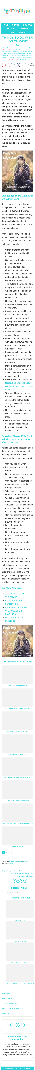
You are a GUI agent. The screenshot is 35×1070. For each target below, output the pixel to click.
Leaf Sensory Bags (17, 846)
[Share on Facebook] (14, 65)
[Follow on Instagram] (18, 881)
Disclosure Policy (13, 59)
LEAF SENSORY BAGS (16, 607)
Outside (20, 861)
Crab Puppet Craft (20, 920)
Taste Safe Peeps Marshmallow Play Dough (17, 708)
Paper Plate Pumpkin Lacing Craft (17, 685)
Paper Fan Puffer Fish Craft (20, 962)
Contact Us (6, 994)
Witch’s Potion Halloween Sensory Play (17, 800)
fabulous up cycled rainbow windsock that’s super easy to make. (19, 386)
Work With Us (7, 999)
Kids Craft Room (17, 11)
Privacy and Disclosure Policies (13, 1008)
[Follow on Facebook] (14, 881)
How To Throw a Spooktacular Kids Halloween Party (17, 823)
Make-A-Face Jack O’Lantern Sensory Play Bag (17, 777)
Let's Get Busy (13, 861)
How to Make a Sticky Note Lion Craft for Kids (20, 985)
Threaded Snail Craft (19, 941)
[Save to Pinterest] (6, 65)
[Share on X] (23, 65)
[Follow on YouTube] (21, 881)
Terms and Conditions (9, 50)
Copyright (5, 1013)
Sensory (25, 861)
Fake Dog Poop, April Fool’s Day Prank (17, 731)
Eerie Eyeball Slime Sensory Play (17, 754)
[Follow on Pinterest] (25, 881)
